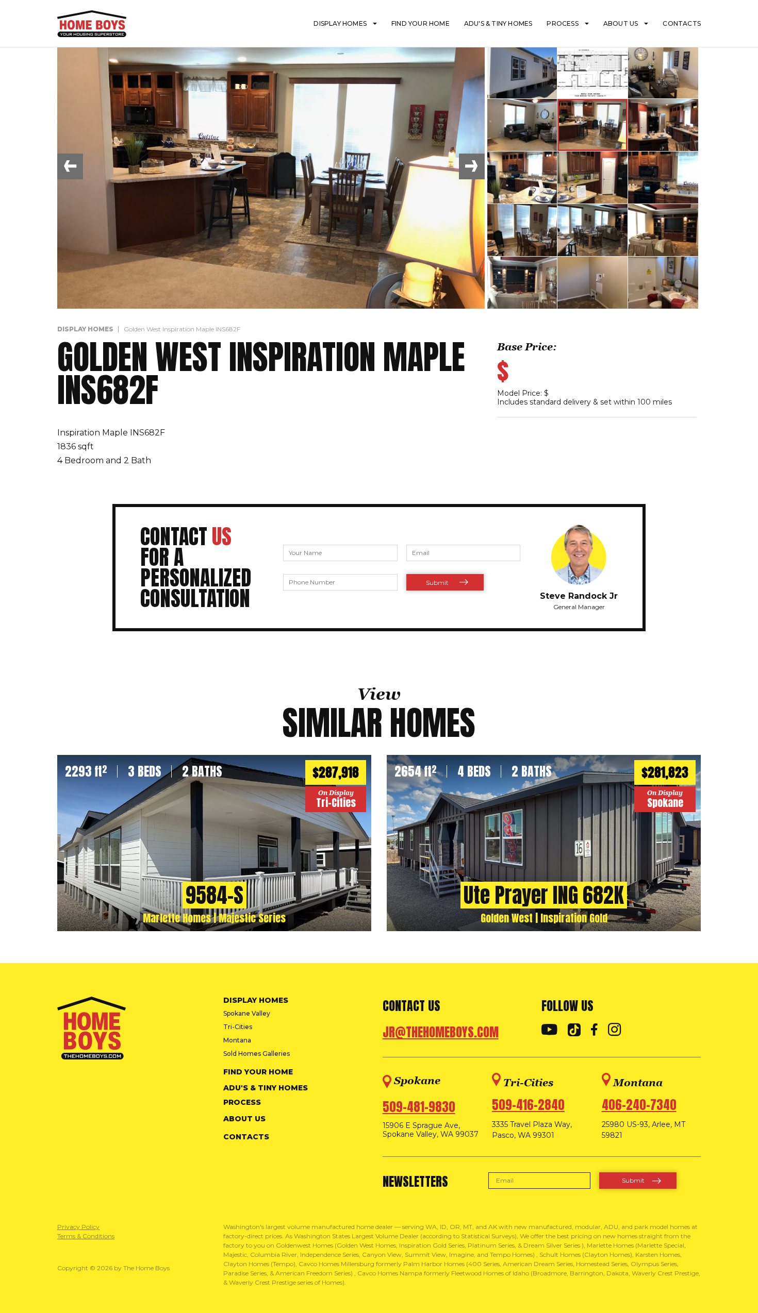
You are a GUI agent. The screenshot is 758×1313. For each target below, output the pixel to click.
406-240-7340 (639, 1105)
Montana (237, 1040)
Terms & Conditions (85, 1236)
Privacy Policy (78, 1227)
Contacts (682, 23)
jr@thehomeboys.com (441, 1032)
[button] (70, 166)
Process (562, 23)
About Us (620, 23)
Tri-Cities (237, 1027)
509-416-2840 (528, 1105)
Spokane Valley (246, 1013)
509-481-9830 (419, 1107)
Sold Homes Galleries (256, 1053)
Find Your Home (420, 23)
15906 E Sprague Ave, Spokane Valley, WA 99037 (431, 1130)
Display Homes (340, 23)
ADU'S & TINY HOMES (498, 23)
